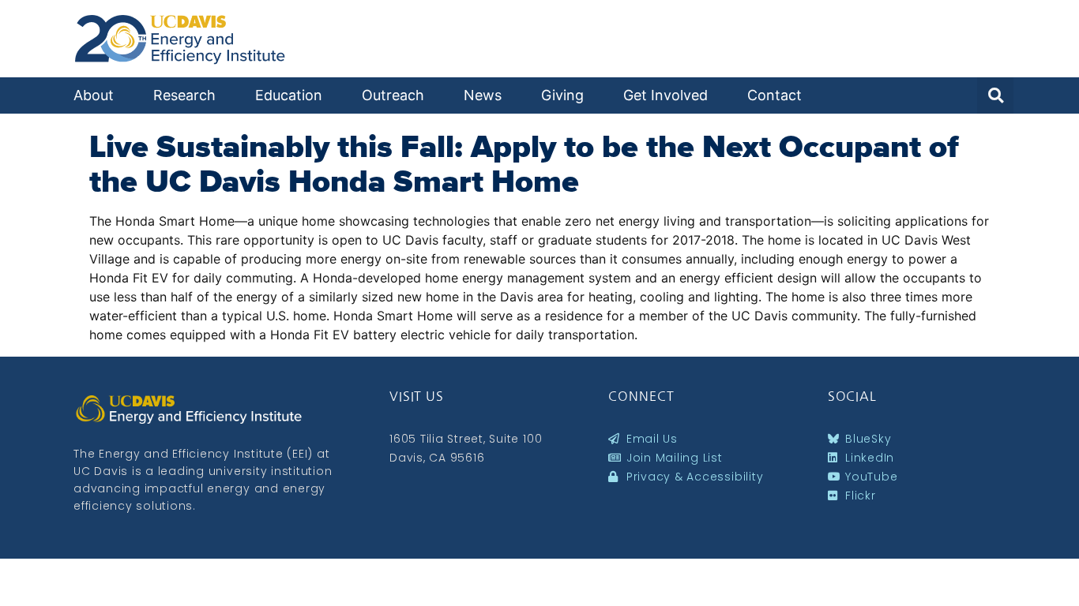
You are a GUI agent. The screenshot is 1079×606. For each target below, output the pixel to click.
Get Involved (665, 95)
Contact (774, 95)
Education (288, 95)
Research (184, 95)
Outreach (393, 95)
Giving (562, 95)
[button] (995, 95)
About (93, 95)
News (483, 95)
